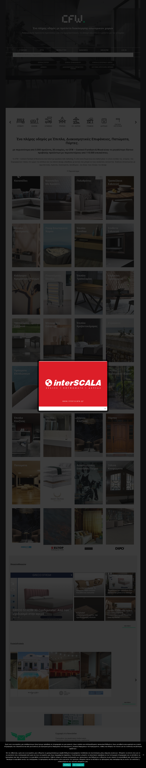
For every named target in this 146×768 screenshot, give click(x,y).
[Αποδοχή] (143, 755)
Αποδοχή (67, 765)
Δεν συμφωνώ (78, 765)
